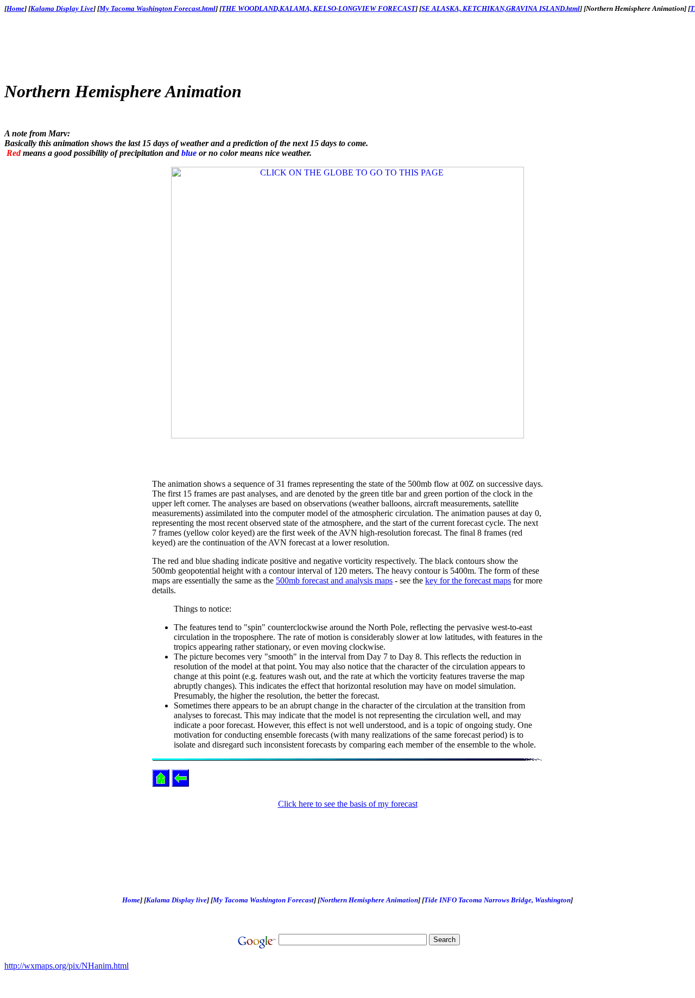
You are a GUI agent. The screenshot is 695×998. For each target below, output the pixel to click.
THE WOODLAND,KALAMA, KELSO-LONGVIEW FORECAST (318, 8)
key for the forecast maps (468, 580)
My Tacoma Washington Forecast (263, 900)
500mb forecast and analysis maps (334, 580)
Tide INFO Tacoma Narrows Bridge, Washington (497, 900)
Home (15, 8)
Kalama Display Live (61, 8)
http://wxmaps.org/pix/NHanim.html (66, 965)
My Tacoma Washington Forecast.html (157, 8)
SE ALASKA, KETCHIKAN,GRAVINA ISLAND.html (500, 8)
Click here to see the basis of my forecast (348, 803)
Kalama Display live (176, 900)
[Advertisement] (349, 46)
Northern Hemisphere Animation (369, 900)
